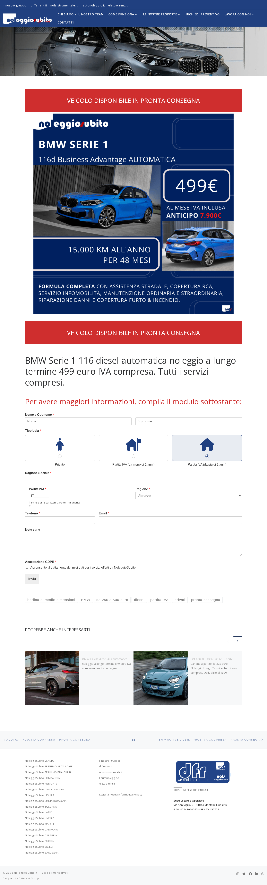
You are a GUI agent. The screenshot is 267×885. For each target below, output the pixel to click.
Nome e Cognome (39, 414)
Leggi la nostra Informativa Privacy (120, 794)
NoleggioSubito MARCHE (40, 824)
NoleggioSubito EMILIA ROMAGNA (45, 801)
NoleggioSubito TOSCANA (41, 806)
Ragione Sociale (38, 473)
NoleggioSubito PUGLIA (39, 841)
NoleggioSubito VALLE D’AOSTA (44, 789)
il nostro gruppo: (109, 760)
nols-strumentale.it (110, 772)
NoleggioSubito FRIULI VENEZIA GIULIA (48, 772)
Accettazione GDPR (40, 561)
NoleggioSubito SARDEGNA (41, 852)
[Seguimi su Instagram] (237, 874)
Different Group (29, 878)
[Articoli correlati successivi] (237, 640)
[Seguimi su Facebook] (250, 874)
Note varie (32, 529)
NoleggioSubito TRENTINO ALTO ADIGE (49, 766)
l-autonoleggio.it (109, 778)
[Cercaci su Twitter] (243, 874)
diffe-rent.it (105, 766)
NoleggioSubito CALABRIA (41, 835)
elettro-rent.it (107, 783)
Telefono (32, 513)
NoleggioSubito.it (25, 872)
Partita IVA (37, 489)
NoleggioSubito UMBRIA (39, 818)
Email (104, 513)
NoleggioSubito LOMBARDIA (42, 778)
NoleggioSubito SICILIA (39, 846)
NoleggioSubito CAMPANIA (41, 829)
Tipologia (33, 430)
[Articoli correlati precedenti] (228, 640)
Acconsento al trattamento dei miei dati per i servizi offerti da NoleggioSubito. (83, 567)
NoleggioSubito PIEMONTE (41, 783)
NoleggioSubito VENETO (39, 760)
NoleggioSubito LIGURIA (39, 795)
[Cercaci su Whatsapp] (262, 874)
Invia (32, 578)
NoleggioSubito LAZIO (38, 812)
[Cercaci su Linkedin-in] (256, 874)
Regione (142, 489)
